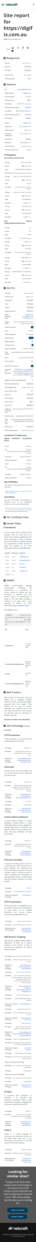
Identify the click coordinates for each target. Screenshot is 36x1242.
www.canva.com (26, 808)
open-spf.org (24, 548)
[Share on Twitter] (18, 47)
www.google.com (26, 1123)
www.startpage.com (25, 1032)
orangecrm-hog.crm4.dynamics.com (24, 988)
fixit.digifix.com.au (27, 316)
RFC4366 (25, 371)
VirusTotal (27, 104)
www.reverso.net (26, 812)
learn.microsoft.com (25, 1035)
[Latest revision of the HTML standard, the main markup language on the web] (30, 1111)
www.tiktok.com (26, 796)
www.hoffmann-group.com (23, 798)
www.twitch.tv (27, 895)
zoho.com (22, 564)
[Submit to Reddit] (13, 47)
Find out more (17, 1210)
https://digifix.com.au (23, 89)
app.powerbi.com (26, 1018)
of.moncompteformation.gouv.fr (21, 1034)
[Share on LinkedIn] (28, 47)
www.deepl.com (26, 851)
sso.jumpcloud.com (25, 762)
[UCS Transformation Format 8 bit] (30, 888)
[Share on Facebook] (23, 47)
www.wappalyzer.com (24, 758)
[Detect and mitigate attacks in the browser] (30, 956)
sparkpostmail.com (24, 560)
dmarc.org (23, 605)
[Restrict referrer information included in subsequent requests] (30, 1023)
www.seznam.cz (26, 928)
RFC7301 (20, 373)
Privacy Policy (27, 1234)
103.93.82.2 (22, 567)
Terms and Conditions (17, 1236)
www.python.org (26, 930)
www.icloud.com (26, 968)
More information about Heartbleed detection (16, 511)
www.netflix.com (26, 1160)
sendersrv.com (23, 571)
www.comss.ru (27, 932)
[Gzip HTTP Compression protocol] (30, 921)
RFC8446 (17, 369)
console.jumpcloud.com (24, 760)
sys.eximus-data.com (27, 1048)
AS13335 (27, 107)
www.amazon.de (26, 1085)
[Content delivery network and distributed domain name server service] (30, 748)
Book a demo (18, 1217)
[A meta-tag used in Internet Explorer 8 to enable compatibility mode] (30, 1039)
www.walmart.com (25, 965)
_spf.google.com (24, 556)
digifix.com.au (27, 123)
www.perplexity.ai (26, 855)
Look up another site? (14, 39)
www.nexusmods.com (24, 810)
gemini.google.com (25, 1004)
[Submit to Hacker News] (12, 50)
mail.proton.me (26, 1087)
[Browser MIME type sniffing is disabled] (30, 995)
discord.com (27, 1019)
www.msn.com (26, 1158)
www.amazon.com (25, 1121)
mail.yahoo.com (26, 1125)
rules (28, 539)
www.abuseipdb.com (25, 967)
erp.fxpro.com (27, 1162)
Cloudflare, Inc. (27, 93)
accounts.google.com (25, 986)
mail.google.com (26, 991)
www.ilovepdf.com (25, 853)
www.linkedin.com (25, 794)
